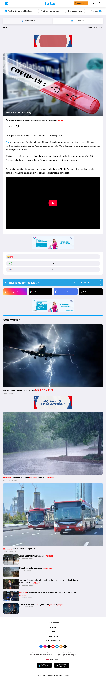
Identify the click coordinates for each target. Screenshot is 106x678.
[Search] (100, 3)
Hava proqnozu (75, 11)
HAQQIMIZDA (53, 636)
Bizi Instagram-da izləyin (15, 292)
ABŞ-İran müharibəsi (50, 11)
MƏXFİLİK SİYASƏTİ (53, 640)
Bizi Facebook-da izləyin (65, 292)
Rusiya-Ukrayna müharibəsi (20, 11)
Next (100, 11)
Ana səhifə (91, 28)
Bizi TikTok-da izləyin (39, 292)
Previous (5, 11)
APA (7, 142)
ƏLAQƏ (53, 627)
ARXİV (53, 631)
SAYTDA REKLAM (53, 622)
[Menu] (6, 3)
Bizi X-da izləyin (88, 292)
